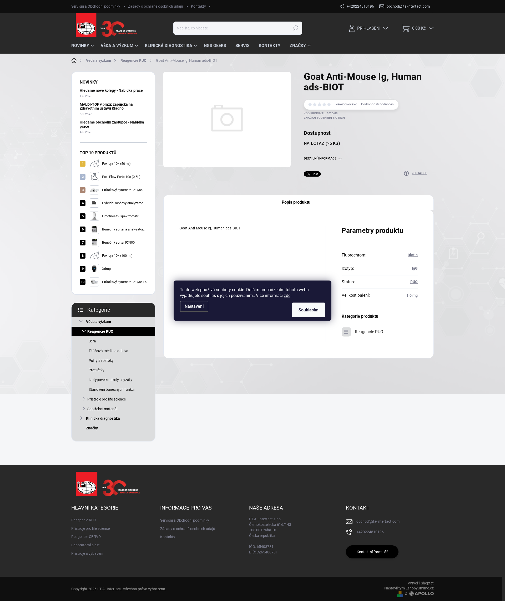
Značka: (324, 118)
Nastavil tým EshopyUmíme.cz (409, 588)
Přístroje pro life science (106, 399)
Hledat (295, 28)
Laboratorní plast (85, 545)
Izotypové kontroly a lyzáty (110, 380)
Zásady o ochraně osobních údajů (155, 6)
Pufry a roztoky (101, 360)
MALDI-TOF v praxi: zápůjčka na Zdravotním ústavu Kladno (106, 106)
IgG (415, 268)
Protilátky (96, 370)
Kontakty (198, 6)
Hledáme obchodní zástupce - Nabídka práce (112, 124)
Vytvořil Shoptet (421, 583)
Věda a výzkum (98, 322)
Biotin (413, 255)
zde (287, 295)
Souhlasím (309, 309)
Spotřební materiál (102, 409)
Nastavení (194, 306)
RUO (414, 282)
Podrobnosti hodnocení (378, 104)
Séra (92, 341)
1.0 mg (412, 295)
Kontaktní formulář (372, 552)
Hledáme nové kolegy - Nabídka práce (111, 90)
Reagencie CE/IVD (86, 537)
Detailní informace (320, 158)
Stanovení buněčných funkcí (111, 389)
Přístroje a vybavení (87, 553)
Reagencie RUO (100, 331)
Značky (92, 428)
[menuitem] (83, 46)
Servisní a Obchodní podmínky (95, 6)
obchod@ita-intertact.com (378, 521)
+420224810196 (370, 532)
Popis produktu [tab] (296, 202)
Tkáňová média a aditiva (108, 351)
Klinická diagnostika (103, 418)
